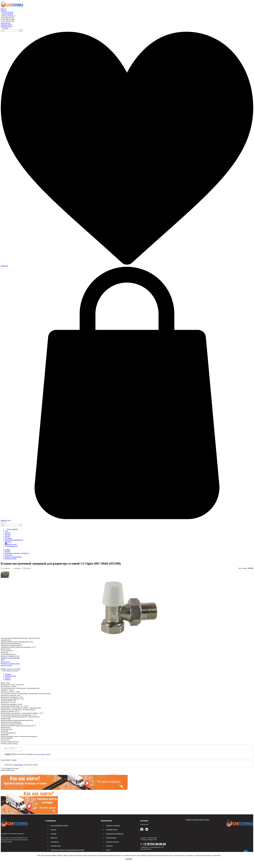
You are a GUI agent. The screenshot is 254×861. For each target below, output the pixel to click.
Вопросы (8, 679)
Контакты (109, 846)
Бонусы (7, 536)
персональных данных (43, 754)
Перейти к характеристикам (10, 658)
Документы (54, 842)
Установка (8, 538)
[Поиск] (21, 30)
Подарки (8, 534)
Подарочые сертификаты (115, 834)
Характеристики (10, 676)
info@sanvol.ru (6, 23)
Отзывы (7, 678)
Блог (6, 531)
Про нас (53, 829)
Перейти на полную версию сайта (197, 820)
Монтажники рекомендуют (14, 540)
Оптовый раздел (6, 26)
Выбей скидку (12, 544)
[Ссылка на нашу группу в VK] (146, 830)
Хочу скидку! (5, 662)
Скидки (7, 533)
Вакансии (8, 542)
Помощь (3, 10)
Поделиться (27, 568)
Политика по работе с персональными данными (67, 850)
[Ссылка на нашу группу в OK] (141, 830)
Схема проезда (111, 838)
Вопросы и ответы (112, 842)
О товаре (8, 674)
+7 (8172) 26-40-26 (7, 12)
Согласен (129, 859)
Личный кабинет (6, 25)
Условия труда (56, 846)
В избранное (17, 568)
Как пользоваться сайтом (59, 825)
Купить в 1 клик (6, 665)
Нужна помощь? (12, 529)
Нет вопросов (6, 568)
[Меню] (3, 522)
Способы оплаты (112, 829)
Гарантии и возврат (113, 825)
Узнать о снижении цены (10, 663)
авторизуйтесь (18, 765)
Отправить (8, 754)
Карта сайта (248, 24)
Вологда (3, 9)
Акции (108, 850)
